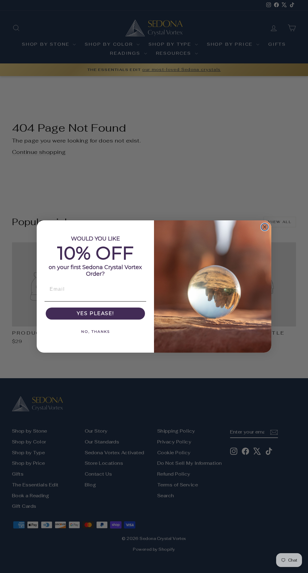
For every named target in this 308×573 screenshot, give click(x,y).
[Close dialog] (264, 227)
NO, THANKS (95, 331)
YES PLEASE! (95, 313)
